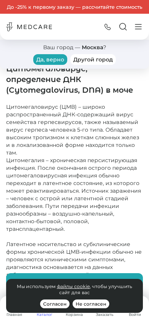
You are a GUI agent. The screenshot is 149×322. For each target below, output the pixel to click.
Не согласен (91, 304)
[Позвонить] (107, 26)
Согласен (54, 304)
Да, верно (50, 59)
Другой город (93, 59)
